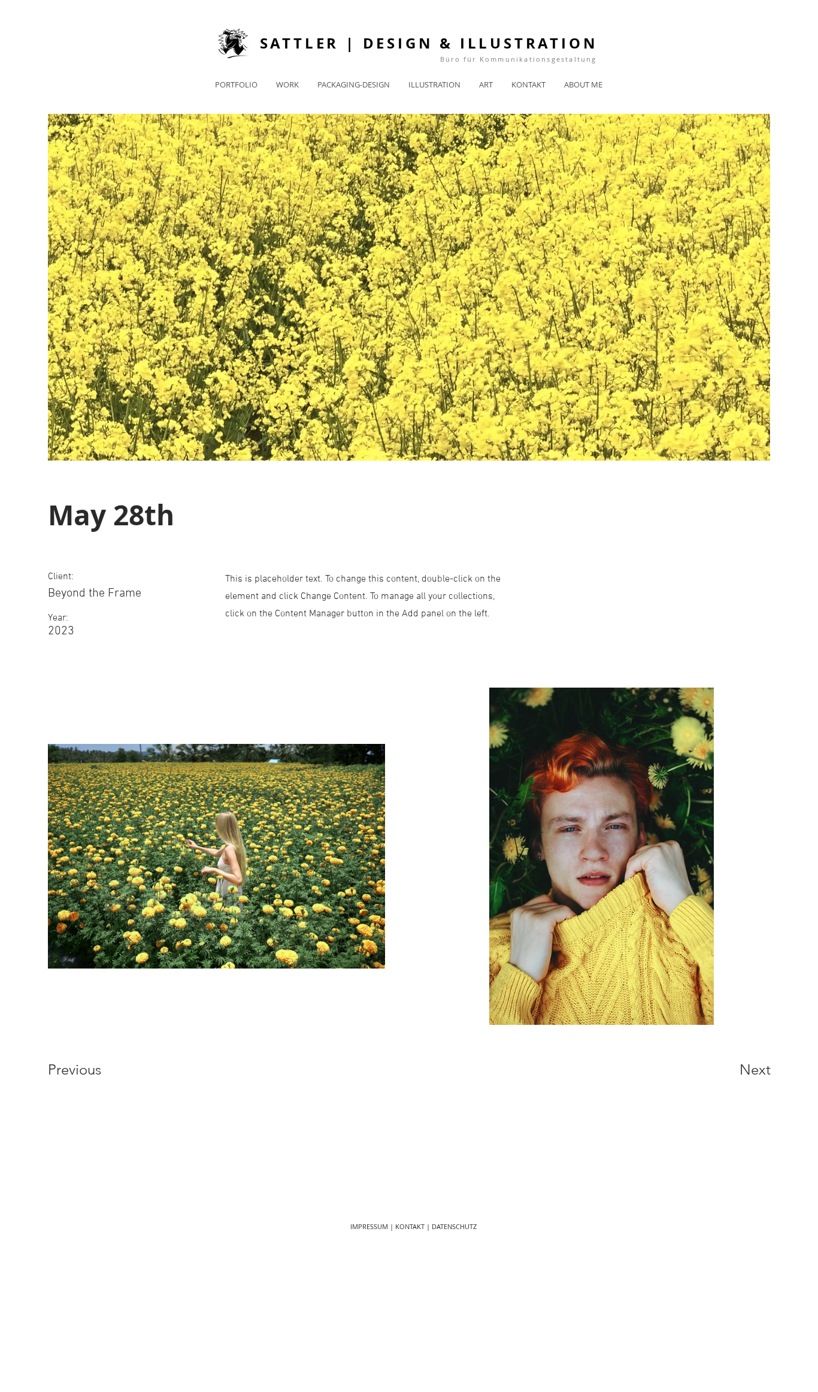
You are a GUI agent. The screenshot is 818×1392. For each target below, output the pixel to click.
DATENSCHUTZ (454, 1226)
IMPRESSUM (369, 1226)
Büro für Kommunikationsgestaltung (518, 59)
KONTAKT (410, 1226)
